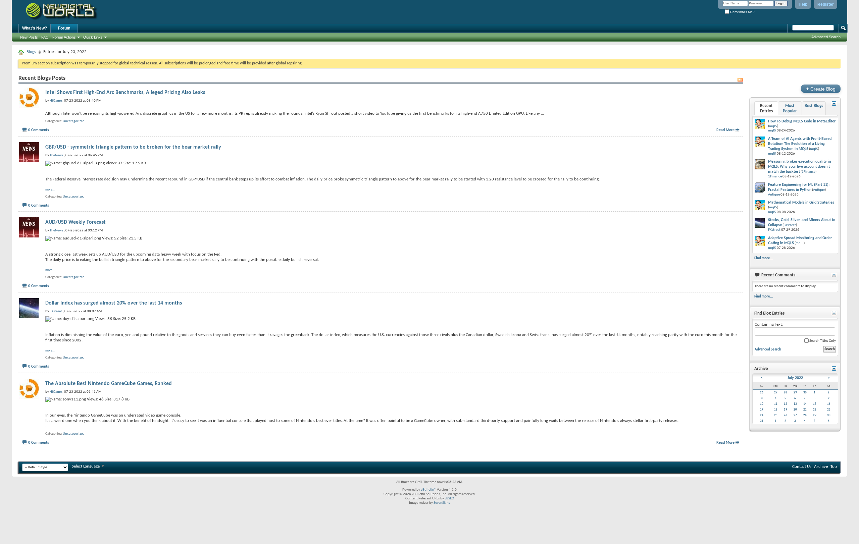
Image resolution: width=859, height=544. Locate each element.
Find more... (763, 258)
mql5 (773, 126)
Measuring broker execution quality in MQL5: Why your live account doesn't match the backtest (799, 167)
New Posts (29, 37)
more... (50, 190)
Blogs (31, 52)
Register (825, 4)
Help (803, 4)
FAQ (45, 37)
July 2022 (795, 378)
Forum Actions (64, 37)
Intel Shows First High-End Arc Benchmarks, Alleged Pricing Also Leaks (125, 92)
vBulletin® (428, 490)
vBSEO (449, 498)
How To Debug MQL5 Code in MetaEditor (802, 121)
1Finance (808, 172)
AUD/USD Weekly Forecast (75, 222)
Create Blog (821, 89)
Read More (725, 130)
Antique (819, 190)
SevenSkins (442, 503)
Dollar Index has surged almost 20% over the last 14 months (113, 303)
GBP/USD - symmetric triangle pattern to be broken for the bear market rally (133, 147)
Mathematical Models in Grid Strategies (801, 203)
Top (833, 467)
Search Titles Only (822, 341)
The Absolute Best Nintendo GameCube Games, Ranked (108, 383)
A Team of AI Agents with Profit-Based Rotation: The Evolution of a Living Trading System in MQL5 (799, 144)
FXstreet (790, 225)
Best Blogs (814, 106)
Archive (821, 467)
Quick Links (93, 37)
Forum (64, 28)
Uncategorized (74, 121)
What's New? (34, 28)
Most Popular (790, 108)
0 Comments (38, 130)
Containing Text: (769, 324)
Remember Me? (742, 12)
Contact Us (801, 467)
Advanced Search (826, 37)
